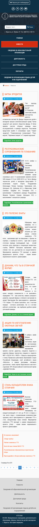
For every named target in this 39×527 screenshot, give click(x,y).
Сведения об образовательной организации (19, 51)
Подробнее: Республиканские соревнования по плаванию (18, 204)
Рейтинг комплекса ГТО (11, 442)
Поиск (20, 24)
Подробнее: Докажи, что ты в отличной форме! (18, 314)
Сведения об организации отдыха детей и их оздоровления (19, 79)
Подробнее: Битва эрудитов (12, 140)
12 (34, 467)
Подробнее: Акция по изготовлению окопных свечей (17, 375)
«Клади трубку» (9, 439)
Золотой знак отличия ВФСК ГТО (14, 446)
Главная (19, 38)
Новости (19, 44)
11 (30, 467)
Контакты (19, 71)
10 (26, 467)
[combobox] (15, 27)
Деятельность (19, 59)
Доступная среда (19, 65)
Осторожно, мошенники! (11, 435)
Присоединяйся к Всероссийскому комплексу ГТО (19, 456)
